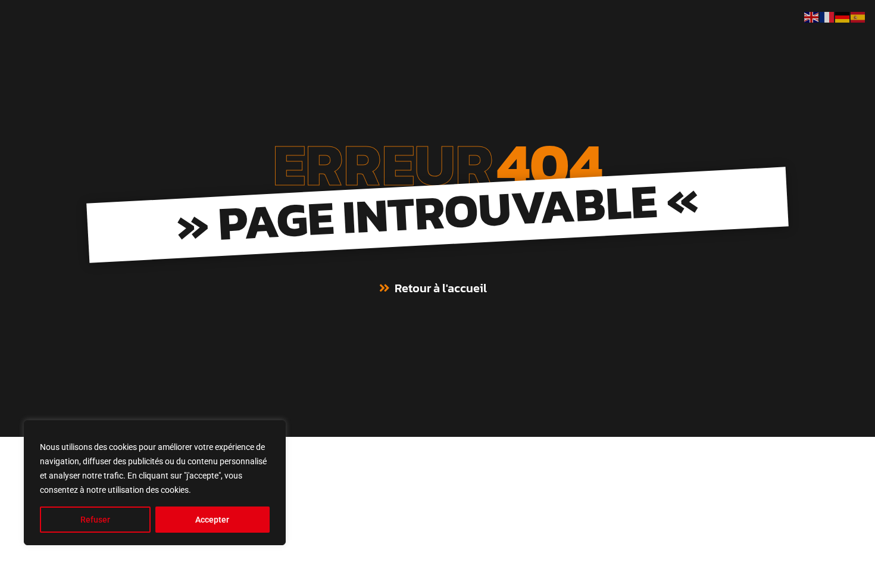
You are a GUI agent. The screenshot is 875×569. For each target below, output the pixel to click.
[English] (812, 16)
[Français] (827, 16)
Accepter (212, 519)
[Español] (858, 16)
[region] (155, 482)
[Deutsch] (843, 16)
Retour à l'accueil (441, 288)
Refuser (95, 519)
